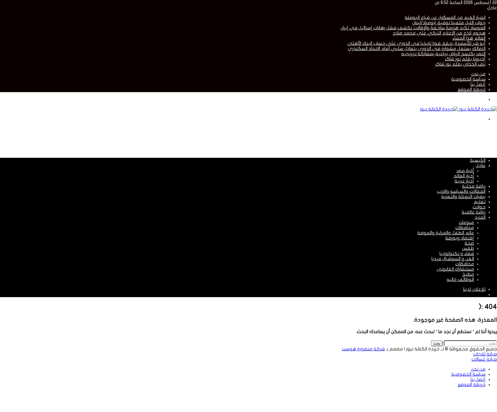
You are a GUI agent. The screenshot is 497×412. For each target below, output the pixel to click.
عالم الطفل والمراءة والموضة (445, 233)
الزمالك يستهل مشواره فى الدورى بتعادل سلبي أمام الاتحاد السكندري (416, 48)
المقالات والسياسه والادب (461, 191)
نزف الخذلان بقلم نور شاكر (460, 64)
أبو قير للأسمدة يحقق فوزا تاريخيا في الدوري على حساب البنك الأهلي (416, 43)
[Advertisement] (392, 139)
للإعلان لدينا (474, 289)
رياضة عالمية (473, 212)
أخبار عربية (464, 181)
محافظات (464, 227)
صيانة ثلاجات (485, 354)
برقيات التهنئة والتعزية (463, 196)
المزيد (480, 217)
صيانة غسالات (484, 359)
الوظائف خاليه (460, 279)
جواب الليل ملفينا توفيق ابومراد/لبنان (448, 22)
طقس (468, 248)
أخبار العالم (464, 176)
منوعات (466, 222)
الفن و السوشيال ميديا (452, 259)
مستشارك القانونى (455, 269)
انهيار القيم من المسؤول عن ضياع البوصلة (445, 17)
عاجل (480, 165)
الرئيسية (477, 160)
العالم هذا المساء (468, 38)
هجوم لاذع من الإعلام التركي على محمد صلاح (439, 33)
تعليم (479, 202)
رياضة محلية (473, 186)
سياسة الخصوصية (468, 79)
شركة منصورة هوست (363, 349)
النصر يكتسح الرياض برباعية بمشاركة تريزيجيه (443, 54)
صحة (469, 243)
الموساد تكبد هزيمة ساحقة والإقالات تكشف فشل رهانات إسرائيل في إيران (413, 28)
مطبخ (468, 274)
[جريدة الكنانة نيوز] (458, 109)
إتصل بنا (478, 84)
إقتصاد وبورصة (459, 238)
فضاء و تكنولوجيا (456, 253)
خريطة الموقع (471, 89)
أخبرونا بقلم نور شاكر (465, 59)
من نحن (478, 74)
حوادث (479, 207)
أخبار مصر (465, 170)
